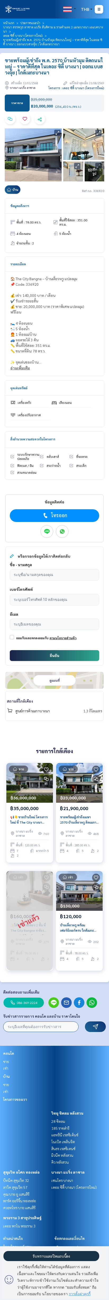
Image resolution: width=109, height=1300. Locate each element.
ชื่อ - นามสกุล (21, 564)
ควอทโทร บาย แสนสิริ (19, 1207)
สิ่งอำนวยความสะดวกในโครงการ (32, 439)
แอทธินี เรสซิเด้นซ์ (64, 1134)
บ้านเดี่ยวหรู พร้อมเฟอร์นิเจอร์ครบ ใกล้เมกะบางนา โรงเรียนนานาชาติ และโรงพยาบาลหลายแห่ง (77, 928)
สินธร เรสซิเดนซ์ (63, 1148)
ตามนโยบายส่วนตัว (62, 638)
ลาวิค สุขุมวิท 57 (15, 1187)
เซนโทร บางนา (62, 1180)
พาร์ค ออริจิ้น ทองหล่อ (19, 1200)
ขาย (6, 1061)
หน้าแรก (8, 23)
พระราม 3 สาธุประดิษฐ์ (22, 1217)
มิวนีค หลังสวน (62, 1155)
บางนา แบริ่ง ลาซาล (68, 1172)
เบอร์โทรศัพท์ (21, 589)
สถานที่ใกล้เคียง (20, 701)
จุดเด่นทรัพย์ (19, 388)
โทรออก (59, 515)
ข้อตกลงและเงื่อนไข (69, 1238)
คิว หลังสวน (60, 1162)
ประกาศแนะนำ (30, 23)
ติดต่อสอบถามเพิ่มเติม (21, 992)
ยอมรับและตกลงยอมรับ (32, 638)
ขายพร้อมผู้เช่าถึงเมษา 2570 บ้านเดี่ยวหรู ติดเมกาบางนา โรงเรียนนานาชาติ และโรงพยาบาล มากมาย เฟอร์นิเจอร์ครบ (78, 820)
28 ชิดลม (58, 1121)
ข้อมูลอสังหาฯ (19, 206)
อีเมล (14, 614)
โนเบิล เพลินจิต (63, 1141)
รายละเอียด (18, 264)
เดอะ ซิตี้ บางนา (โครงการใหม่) (23, 35)
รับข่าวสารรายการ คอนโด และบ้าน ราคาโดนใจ (41, 1016)
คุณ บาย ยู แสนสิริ (16, 1194)
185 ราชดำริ (60, 1128)
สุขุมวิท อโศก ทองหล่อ (21, 1172)
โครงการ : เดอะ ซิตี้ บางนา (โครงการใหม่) (76, 88)
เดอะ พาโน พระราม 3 (19, 1225)
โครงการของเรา (15, 1099)
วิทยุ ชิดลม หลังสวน (67, 1113)
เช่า (5, 1068)
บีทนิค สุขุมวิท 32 (16, 1180)
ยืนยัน (54, 655)
